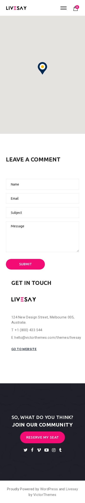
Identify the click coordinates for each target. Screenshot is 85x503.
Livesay (72, 489)
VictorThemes (44, 495)
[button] (42, 68)
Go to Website (24, 349)
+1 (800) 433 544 (28, 330)
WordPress (49, 489)
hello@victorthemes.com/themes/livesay (47, 337)
